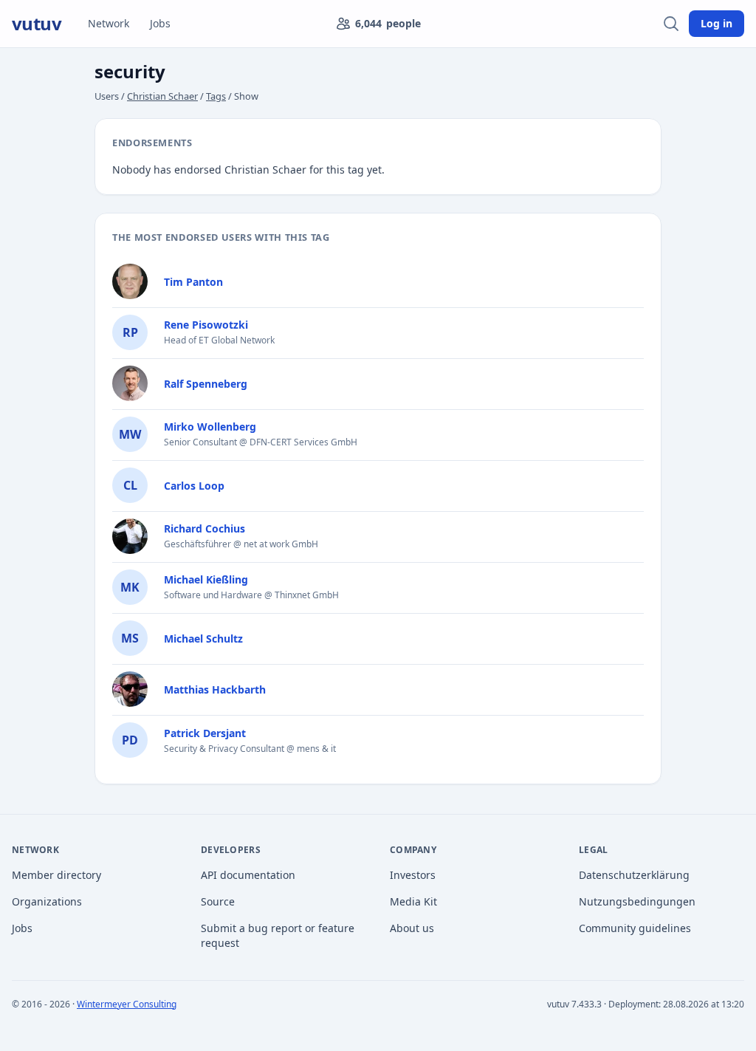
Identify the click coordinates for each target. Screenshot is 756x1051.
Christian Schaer (162, 96)
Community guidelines (635, 928)
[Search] (671, 23)
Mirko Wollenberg (210, 427)
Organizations (47, 901)
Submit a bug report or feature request (277, 935)
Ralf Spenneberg (205, 384)
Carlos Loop (194, 486)
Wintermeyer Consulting (126, 1004)
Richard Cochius (204, 528)
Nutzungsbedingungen (637, 901)
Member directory (56, 875)
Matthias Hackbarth (215, 689)
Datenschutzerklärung (634, 875)
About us (412, 928)
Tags (216, 96)
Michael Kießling (206, 579)
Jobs (160, 23)
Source (218, 901)
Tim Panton (193, 282)
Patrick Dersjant (205, 733)
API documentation (248, 875)
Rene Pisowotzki (206, 325)
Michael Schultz (203, 638)
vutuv (36, 23)
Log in (716, 23)
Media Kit (413, 901)
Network (108, 23)
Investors (413, 875)
